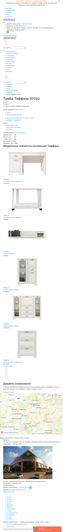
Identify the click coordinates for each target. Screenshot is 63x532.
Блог (8, 14)
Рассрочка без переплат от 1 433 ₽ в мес (19, 118)
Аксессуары (10, 55)
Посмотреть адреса (9, 35)
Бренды (8, 8)
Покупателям (10, 509)
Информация (10, 10)
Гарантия (9, 507)
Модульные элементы (13, 127)
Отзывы (9, 12)
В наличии (9, 59)
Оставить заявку (8, 392)
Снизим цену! (19, 109)
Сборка (8, 499)
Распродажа (10, 57)
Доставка (9, 501)
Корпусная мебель (12, 53)
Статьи (8, 511)
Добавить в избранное (13, 120)
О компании (10, 515)
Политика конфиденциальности (16, 524)
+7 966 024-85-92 (26, 24)
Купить (8, 113)
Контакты (9, 16)
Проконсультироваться (14, 115)
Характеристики (11, 125)
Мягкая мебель (11, 52)
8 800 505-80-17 (23, 26)
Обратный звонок (9, 38)
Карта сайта (10, 526)
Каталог (9, 497)
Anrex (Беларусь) (19, 132)
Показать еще (7, 366)
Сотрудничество (11, 513)
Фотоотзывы (10, 61)
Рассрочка (9, 505)
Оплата (8, 503)
